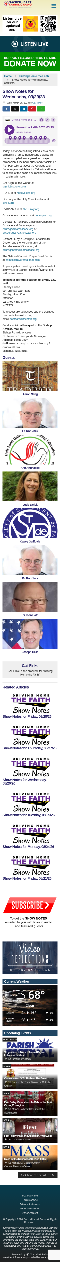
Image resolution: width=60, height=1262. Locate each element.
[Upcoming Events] (30, 1130)
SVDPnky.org (31, 209)
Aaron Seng (30, 394)
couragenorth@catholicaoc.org (20, 250)
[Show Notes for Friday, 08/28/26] (30, 702)
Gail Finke (37, 102)
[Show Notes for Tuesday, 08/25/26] (30, 800)
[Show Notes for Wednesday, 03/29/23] (30, 376)
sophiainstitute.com (14, 186)
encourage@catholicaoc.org (19, 232)
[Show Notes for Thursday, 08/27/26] (30, 734)
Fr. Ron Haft (30, 615)
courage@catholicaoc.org (17, 229)
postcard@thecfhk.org (23, 319)
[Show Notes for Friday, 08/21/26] (30, 864)
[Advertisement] (30, 24)
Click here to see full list (36, 1175)
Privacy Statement (30, 1204)
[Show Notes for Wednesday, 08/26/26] (30, 765)
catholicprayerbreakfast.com (23, 259)
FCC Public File (30, 1195)
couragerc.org (43, 215)
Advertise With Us (30, 1208)
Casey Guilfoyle (30, 541)
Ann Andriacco (30, 467)
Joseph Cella (30, 652)
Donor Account (30, 1212)
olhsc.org (8, 202)
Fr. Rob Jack (30, 431)
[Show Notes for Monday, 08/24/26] (30, 832)
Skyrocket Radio (39, 1254)
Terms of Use (30, 1199)
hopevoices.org (25, 192)
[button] (54, 6)
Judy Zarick (30, 504)
